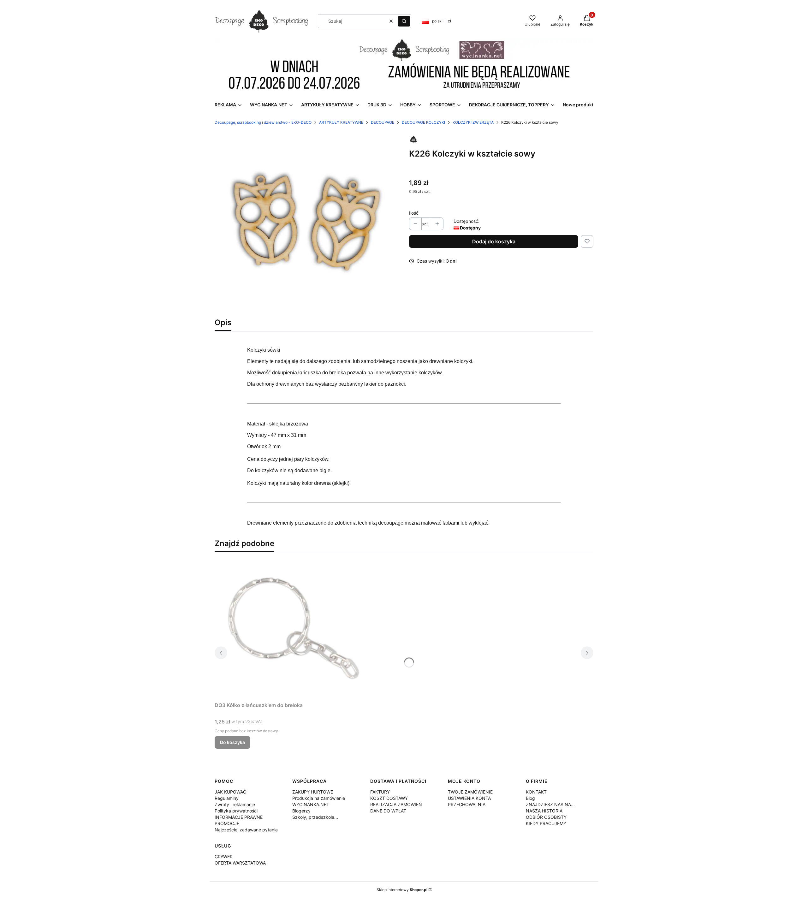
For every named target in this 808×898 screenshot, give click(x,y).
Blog (530, 798)
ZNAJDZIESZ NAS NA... (550, 804)
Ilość (414, 213)
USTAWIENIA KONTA (469, 798)
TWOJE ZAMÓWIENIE (470, 791)
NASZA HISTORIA (544, 810)
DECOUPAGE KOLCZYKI (423, 122)
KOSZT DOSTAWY (389, 798)
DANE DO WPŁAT (388, 810)
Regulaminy (227, 798)
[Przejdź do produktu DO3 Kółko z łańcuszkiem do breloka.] (293, 628)
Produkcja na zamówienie (318, 798)
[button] (404, 21)
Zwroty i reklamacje (235, 804)
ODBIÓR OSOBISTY (546, 817)
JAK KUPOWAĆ (230, 791)
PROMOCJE (227, 823)
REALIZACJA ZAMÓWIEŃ (396, 804)
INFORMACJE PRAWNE (239, 817)
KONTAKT (536, 791)
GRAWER (224, 856)
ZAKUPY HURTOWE (312, 791)
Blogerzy (301, 810)
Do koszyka (232, 742)
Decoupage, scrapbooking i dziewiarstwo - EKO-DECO (263, 122)
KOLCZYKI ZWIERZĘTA (473, 122)
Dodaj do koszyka (493, 241)
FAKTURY (380, 791)
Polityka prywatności (236, 810)
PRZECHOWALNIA (466, 804)
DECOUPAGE (382, 122)
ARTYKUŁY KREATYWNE (341, 122)
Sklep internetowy (402, 889)
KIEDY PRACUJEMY (546, 823)
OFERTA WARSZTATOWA (240, 862)
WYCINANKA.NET (310, 804)
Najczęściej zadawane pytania (246, 829)
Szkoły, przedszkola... (315, 817)
